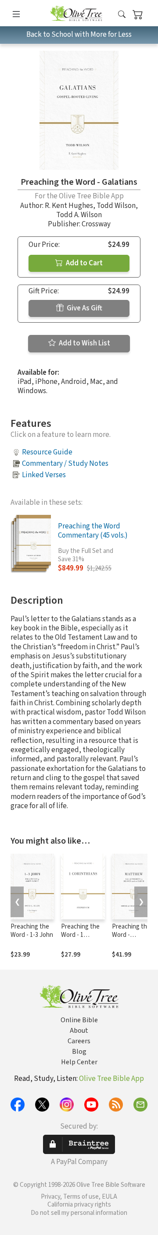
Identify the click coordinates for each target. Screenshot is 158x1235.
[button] (122, 14)
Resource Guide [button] (47, 452)
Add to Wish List (83, 343)
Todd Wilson (116, 206)
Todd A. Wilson (79, 215)
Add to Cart (84, 263)
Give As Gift (83, 308)
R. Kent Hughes (69, 206)
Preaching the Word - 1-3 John (32, 930)
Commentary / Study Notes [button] (65, 463)
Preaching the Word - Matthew (131, 935)
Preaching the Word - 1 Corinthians (80, 935)
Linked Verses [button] (44, 475)
